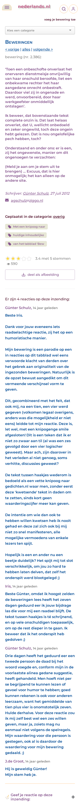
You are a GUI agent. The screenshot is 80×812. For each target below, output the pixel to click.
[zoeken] (64, 9)
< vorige (12, 49)
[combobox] (37, 30)
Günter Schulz (35, 193)
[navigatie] (7, 7)
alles (26, 49)
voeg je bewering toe (60, 19)
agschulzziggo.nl (27, 200)
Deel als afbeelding (43, 274)
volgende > (43, 49)
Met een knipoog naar (29, 226)
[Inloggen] (73, 8)
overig (59, 216)
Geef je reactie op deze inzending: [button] (31, 797)
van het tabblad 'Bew (28, 243)
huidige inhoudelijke (28, 235)
